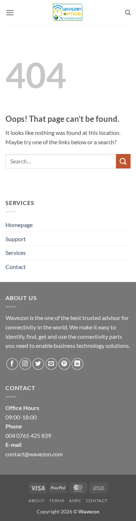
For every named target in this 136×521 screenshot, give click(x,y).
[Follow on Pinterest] (64, 364)
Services (15, 252)
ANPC (75, 500)
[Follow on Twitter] (38, 364)
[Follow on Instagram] (25, 364)
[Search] (128, 13)
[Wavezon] (68, 12)
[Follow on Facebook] (12, 364)
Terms (56, 500)
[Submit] (123, 161)
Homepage (19, 224)
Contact (15, 266)
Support (15, 238)
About (36, 500)
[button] (9, 12)
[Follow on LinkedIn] (77, 364)
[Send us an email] (51, 364)
